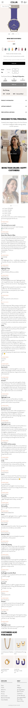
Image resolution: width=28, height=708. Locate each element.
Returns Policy (20, 701)
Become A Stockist (5, 698)
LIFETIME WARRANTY (6, 106)
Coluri (18, 705)
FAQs (18, 685)
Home (2, 687)
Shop (2, 685)
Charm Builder (4, 700)
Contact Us (19, 693)
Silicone (15, 72)
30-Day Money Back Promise (21, 690)
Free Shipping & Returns (7, 112)
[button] (11, 41)
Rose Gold (9, 69)
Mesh (9, 72)
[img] (4, 222)
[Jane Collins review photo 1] (14, 228)
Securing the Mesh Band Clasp (21, 698)
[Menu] (2, 2)
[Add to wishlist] (24, 85)
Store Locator (4, 696)
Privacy (3, 694)
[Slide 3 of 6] (13, 34)
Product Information (7, 100)
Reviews (3, 691)
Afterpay (19, 687)
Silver (15, 69)
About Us (3, 689)
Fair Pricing (6, 90)
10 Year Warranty (21, 695)
